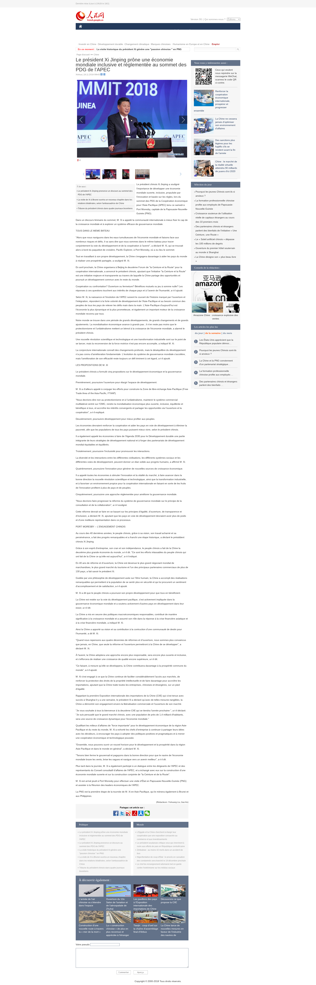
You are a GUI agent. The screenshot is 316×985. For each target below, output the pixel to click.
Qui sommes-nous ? (214, 19)
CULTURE (158, 31)
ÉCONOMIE (99, 31)
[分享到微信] (147, 813)
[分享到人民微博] (134, 813)
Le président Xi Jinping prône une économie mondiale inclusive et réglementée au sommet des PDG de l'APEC (103, 835)
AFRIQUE (128, 31)
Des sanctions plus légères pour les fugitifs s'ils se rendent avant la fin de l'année (225, 146)
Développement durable (110, 44)
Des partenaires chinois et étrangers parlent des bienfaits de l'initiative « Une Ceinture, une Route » (216, 230)
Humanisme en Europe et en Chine (191, 44)
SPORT (202, 31)
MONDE (114, 31)
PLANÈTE (188, 31)
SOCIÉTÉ (173, 31)
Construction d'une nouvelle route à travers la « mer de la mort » (91, 928)
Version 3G (196, 19)
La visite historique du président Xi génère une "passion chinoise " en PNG (139, 49)
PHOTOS (86, 37)
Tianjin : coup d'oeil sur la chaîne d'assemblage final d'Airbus (145, 928)
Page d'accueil (83, 55)
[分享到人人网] (141, 813)
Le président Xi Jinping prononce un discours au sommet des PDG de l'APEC (105, 193)
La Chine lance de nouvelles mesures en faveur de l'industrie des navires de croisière (172, 932)
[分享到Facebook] (115, 813)
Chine (96, 55)
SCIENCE (143, 31)
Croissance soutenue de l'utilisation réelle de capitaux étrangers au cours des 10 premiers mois (215, 217)
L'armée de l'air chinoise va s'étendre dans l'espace (90, 902)
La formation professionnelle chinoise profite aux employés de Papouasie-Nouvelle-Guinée (215, 204)
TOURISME (216, 31)
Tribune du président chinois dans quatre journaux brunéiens (105, 208)
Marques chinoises (161, 44)
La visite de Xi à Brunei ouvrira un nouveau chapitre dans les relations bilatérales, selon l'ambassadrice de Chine (105, 202)
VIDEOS (99, 37)
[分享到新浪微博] (128, 813)
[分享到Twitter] (122, 813)
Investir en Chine (87, 44)
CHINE (85, 31)
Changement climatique (137, 44)
